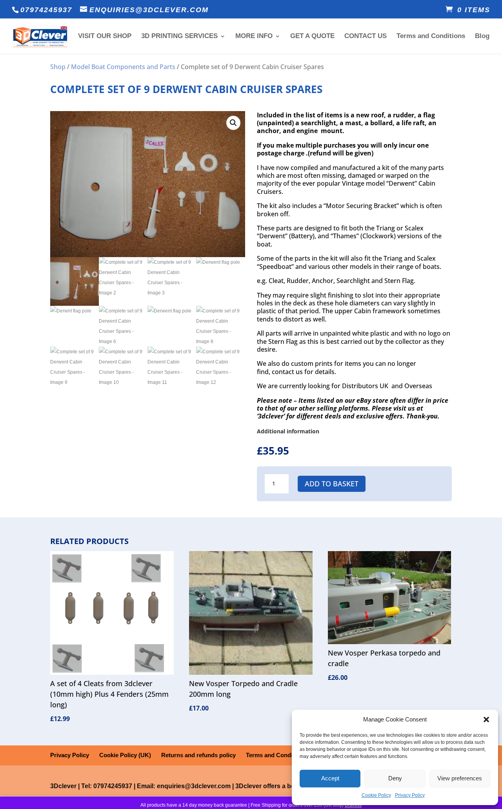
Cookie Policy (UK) (125, 755)
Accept (330, 778)
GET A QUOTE (312, 36)
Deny (395, 778)
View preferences (459, 778)
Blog (482, 36)
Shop (57, 66)
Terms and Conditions (431, 36)
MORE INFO (254, 36)
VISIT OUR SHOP (104, 36)
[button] (486, 719)
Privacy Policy (410, 795)
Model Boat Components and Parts (123, 66)
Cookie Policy (376, 795)
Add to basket (331, 483)
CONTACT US (365, 36)
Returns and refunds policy (198, 755)
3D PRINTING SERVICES (179, 36)
